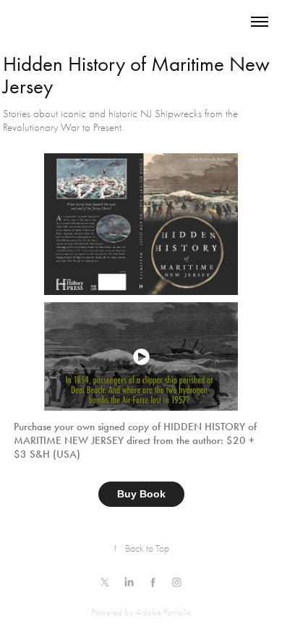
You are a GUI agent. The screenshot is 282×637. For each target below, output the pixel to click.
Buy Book (141, 494)
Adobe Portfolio (164, 612)
